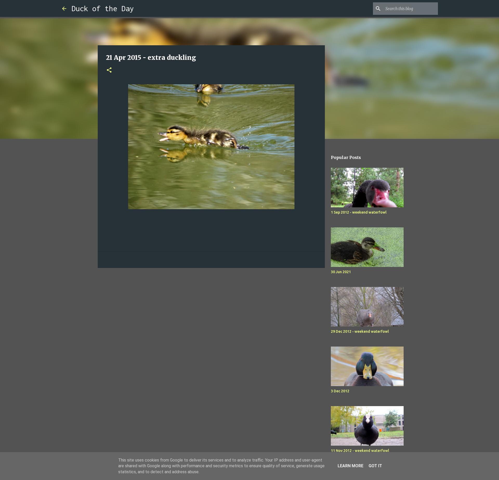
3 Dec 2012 (340, 391)
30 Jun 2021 (341, 272)
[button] (109, 70)
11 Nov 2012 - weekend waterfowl (360, 451)
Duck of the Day (102, 8)
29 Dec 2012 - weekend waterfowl (360, 331)
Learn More (350, 465)
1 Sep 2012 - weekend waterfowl (358, 212)
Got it (375, 465)
